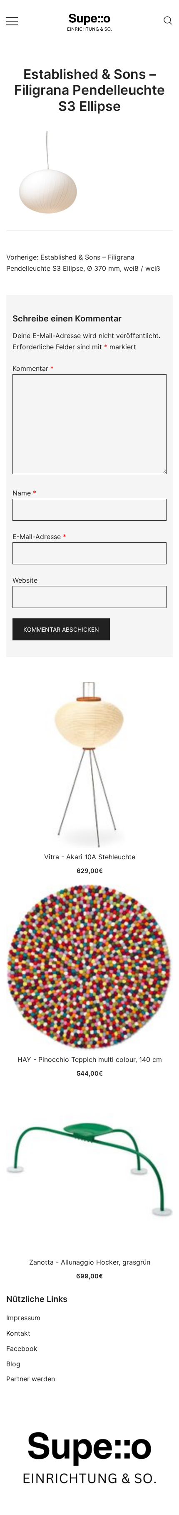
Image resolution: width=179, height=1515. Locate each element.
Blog (13, 1364)
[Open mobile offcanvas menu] (12, 20)
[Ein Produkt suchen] (168, 21)
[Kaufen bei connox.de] (89, 1170)
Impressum (23, 1318)
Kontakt (18, 1333)
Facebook (21, 1348)
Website (24, 580)
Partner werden (30, 1379)
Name (24, 493)
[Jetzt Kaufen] (89, 765)
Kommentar (33, 368)
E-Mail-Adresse (39, 536)
